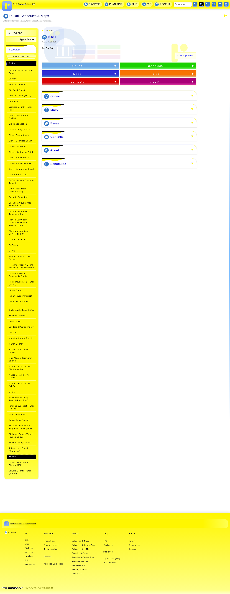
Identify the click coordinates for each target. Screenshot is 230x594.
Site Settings (30, 564)
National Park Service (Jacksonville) (20, 367)
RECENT (165, 4)
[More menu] (220, 4)
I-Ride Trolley (16, 290)
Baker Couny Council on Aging (21, 71)
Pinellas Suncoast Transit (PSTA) (21, 407)
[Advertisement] (214, 73)
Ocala (12, 392)
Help (106, 533)
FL (51, 30)
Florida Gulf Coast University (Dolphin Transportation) (18, 223)
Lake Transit (15, 321)
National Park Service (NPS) (20, 384)
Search (75, 533)
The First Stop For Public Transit (23, 524)
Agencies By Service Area (83, 557)
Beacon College (17, 84)
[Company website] (12, 588)
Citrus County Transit (19, 129)
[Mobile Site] (226, 4)
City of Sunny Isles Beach (21, 169)
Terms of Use (134, 545)
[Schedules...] (201, 4)
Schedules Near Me (80, 549)
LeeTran (13, 333)
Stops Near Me (78, 565)
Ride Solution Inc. (18, 414)
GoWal (12, 251)
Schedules (155, 66)
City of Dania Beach (19, 135)
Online (77, 66)
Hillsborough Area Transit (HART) (21, 283)
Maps (77, 73)
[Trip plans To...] (195, 4)
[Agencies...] (214, 4)
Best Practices (110, 563)
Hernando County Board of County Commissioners (21, 266)
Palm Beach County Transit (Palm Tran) (18, 398)
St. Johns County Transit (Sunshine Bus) (21, 435)
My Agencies (186, 56)
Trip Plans (29, 548)
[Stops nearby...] (207, 4)
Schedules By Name (80, 541)
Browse (47, 556)
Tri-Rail (12, 63)
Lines (27, 544)
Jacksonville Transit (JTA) (22, 310)
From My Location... (52, 545)
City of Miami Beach (19, 158)
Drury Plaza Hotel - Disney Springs (18, 190)
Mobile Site (12, 532)
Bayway (13, 79)
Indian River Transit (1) (20, 296)
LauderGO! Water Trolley (21, 327)
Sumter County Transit (20, 443)
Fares (155, 73)
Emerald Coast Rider (19, 197)
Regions (15, 33)
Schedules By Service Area (83, 545)
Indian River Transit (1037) (19, 303)
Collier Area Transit (18, 175)
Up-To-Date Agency (112, 558)
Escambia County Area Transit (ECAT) (20, 204)
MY (149, 4)
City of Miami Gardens (20, 163)
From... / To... (49, 541)
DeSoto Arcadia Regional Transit (21, 181)
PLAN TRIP (115, 4)
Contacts (77, 81)
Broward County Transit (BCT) (20, 108)
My (26, 533)
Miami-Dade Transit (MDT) (18, 350)
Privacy (132, 541)
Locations (29, 556)
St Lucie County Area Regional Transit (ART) (20, 427)
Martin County (16, 344)
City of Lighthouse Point (21, 152)
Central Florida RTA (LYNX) (19, 116)
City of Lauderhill (17, 146)
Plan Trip (48, 533)
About (155, 81)
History (28, 560)
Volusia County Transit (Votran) (20, 472)
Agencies (25, 39)
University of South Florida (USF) (18, 463)
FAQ (105, 541)
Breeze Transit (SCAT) (20, 96)
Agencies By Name (80, 553)
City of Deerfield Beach (20, 141)
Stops (27, 540)
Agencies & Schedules (53, 564)
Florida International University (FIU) (19, 232)
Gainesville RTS (17, 239)
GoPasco (13, 245)
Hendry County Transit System (20, 257)
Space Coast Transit (19, 420)
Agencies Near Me (80, 561)
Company (133, 549)
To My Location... (51, 549)
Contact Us (108, 545)
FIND (135, 4)
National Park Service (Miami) (20, 376)
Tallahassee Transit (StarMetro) (18, 449)
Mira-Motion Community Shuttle (21, 359)
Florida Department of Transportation (20, 212)
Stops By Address (79, 569)
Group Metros (21, 57)
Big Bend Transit (17, 90)
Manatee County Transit (21, 338)
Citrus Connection (18, 124)
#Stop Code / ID (78, 574)
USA (45, 30)
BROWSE (94, 4)
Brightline (14, 101)
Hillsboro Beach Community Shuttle (18, 274)
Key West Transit (17, 316)
